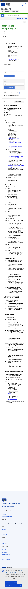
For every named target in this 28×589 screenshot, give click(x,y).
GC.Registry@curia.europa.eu (14, 393)
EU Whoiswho (4, 557)
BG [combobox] (5, 84)
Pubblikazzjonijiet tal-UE (6, 559)
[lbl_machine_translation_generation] (19, 93)
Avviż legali (4, 529)
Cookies (3, 531)
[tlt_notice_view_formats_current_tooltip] (22, 101)
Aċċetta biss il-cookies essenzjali (13, 585)
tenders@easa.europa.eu (13, 59)
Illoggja (22, 5)
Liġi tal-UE (4, 549)
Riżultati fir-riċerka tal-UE (7, 554)
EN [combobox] (5, 72)
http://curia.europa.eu (12, 399)
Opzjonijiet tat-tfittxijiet (22, 18)
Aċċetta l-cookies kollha (11, 582)
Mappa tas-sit (4, 543)
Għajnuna (4, 514)
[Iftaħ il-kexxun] (3, 32)
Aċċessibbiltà (4, 534)
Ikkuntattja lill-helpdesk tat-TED (8, 516)
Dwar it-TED (4, 540)
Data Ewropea (4, 552)
